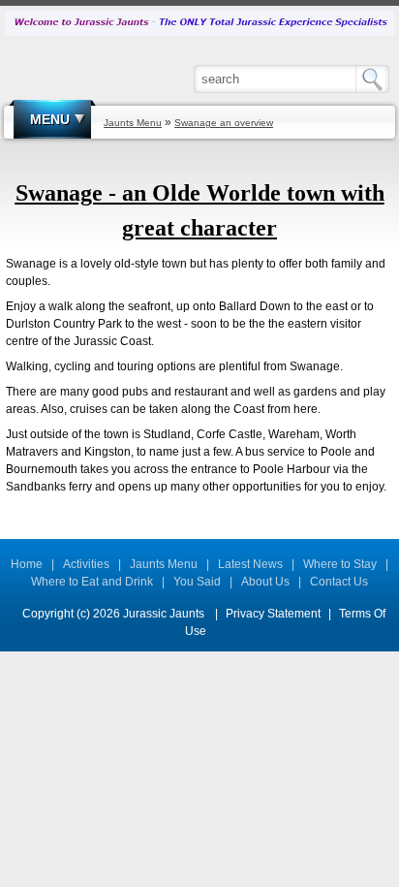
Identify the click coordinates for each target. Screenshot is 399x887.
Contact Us (339, 581)
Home (27, 564)
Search (377, 79)
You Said (197, 581)
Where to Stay (340, 564)
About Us (265, 581)
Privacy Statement (273, 613)
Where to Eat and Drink (92, 581)
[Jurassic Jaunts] (199, 22)
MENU (50, 119)
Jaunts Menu (164, 564)
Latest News (250, 564)
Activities (86, 564)
